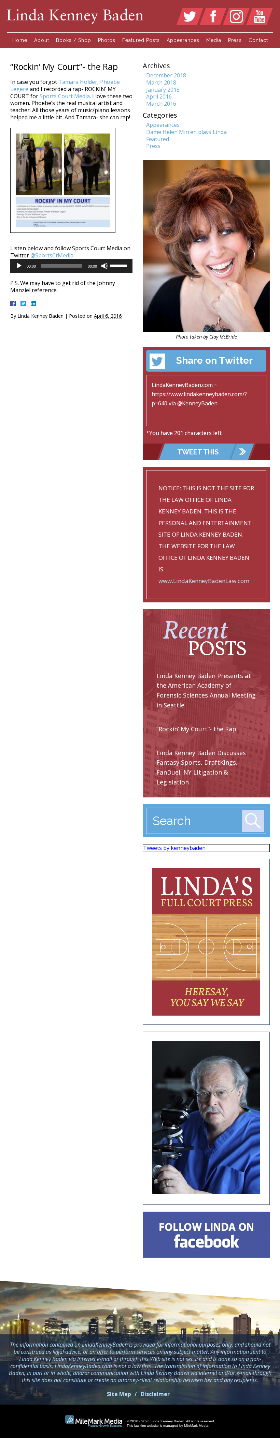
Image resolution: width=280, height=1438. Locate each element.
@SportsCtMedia (51, 255)
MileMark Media (196, 1425)
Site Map (119, 1394)
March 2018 (161, 82)
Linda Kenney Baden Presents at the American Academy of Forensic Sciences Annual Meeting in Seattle (206, 690)
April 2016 (159, 96)
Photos (106, 40)
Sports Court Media (65, 96)
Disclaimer (155, 1394)
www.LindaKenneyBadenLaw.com (203, 581)
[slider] (119, 265)
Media (213, 40)
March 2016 (161, 103)
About (41, 40)
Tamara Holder (77, 82)
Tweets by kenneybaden (174, 848)
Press (235, 40)
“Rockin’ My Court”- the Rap (196, 729)
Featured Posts (141, 40)
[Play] (19, 266)
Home (19, 40)
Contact (258, 40)
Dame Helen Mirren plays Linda (186, 132)
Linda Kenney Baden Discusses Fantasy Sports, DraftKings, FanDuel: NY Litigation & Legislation (201, 767)
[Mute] (104, 266)
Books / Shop (73, 40)
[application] (71, 266)
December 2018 (166, 75)
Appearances (183, 40)
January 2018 (163, 89)
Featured (157, 139)
